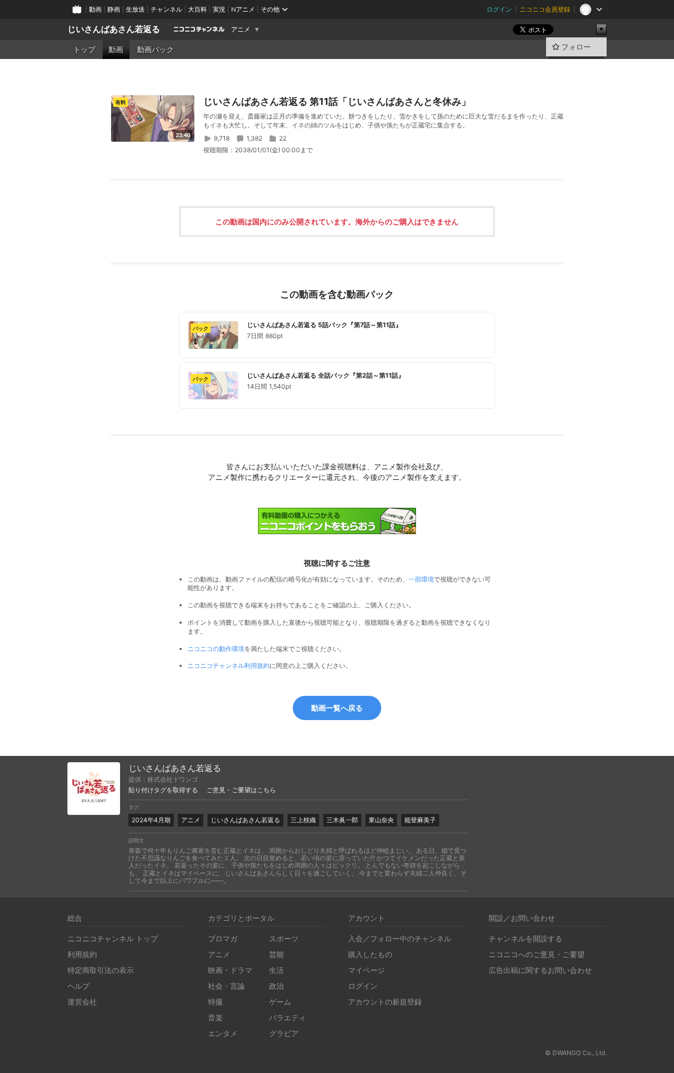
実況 (219, 9)
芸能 (276, 954)
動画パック (155, 49)
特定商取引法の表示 (100, 970)
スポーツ (284, 938)
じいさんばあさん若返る (113, 29)
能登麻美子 (420, 820)
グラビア (284, 1033)
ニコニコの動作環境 (215, 649)
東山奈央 (381, 820)
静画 (113, 9)
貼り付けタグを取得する (163, 790)
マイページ (366, 970)
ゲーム (280, 1001)
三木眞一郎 (342, 820)
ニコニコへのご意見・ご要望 (536, 954)
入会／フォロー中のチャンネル (399, 938)
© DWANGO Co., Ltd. (576, 1053)
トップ (84, 49)
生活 (276, 970)
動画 (95, 9)
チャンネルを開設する (525, 938)
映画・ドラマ (230, 970)
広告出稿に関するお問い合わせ (540, 970)
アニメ (240, 29)
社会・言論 (226, 985)
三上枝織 (303, 820)
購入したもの (370, 954)
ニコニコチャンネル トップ (112, 938)
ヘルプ (78, 985)
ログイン (499, 9)
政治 (276, 985)
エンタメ (222, 1033)
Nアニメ (243, 9)
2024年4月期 (151, 820)
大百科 (197, 9)
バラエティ (287, 1017)
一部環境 (421, 579)
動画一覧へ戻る (337, 707)
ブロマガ (222, 938)
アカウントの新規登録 (385, 1001)
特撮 (215, 1001)
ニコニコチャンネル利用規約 (228, 666)
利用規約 (82, 954)
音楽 (215, 1017)
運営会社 (82, 1001)
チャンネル (166, 9)
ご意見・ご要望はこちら (241, 790)
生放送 (135, 9)
